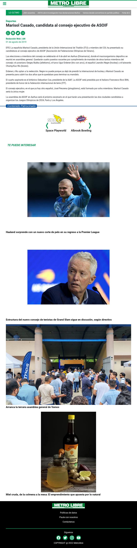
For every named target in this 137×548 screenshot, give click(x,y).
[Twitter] (18, 33)
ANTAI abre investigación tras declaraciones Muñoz (45, 13)
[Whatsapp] (8, 33)
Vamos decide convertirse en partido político (87, 13)
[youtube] (78, 537)
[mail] (72, 537)
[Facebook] (13, 33)
